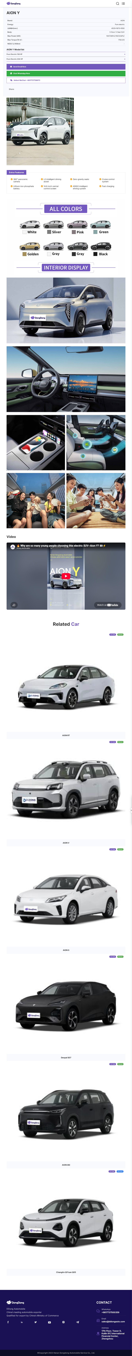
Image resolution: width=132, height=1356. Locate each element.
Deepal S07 (66, 1057)
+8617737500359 (110, 1312)
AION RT (66, 735)
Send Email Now (18, 67)
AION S (66, 950)
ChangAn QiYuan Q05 (66, 1272)
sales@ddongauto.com (113, 1321)
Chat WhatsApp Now (20, 73)
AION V (66, 843)
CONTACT (104, 1302)
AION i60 (66, 1165)
